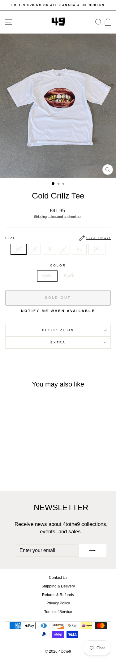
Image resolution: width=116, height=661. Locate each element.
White (47, 276)
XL (79, 249)
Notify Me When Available (58, 311)
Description (58, 330)
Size (58, 238)
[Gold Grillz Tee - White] (21, 470)
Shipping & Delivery (58, 586)
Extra (58, 342)
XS (18, 249)
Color (58, 265)
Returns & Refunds (58, 595)
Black (69, 276)
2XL (97, 249)
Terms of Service (58, 612)
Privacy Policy (58, 603)
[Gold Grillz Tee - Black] (29, 470)
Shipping (40, 216)
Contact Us (58, 577)
